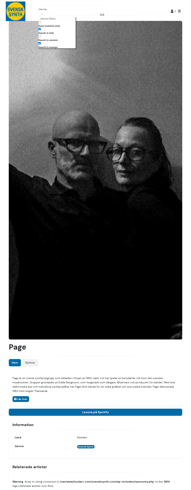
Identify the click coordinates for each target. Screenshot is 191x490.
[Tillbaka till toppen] (185, 481)
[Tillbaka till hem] (178, 481)
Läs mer (21, 399)
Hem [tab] (15, 362)
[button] (173, 11)
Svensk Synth (86, 446)
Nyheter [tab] (30, 362)
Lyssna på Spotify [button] (95, 412)
